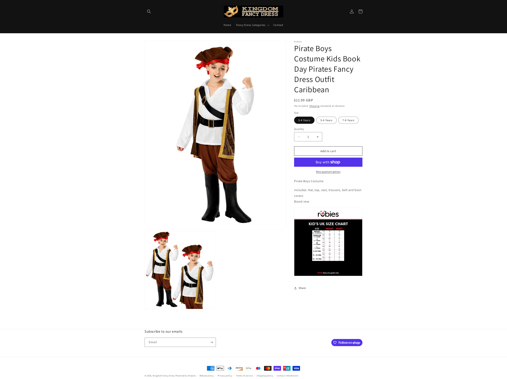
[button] (149, 11)
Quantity (299, 129)
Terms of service (244, 375)
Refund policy (207, 375)
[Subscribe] (211, 342)
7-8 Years (348, 120)
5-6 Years (326, 120)
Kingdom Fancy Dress (164, 375)
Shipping (314, 105)
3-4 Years (304, 120)
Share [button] (302, 288)
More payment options (328, 171)
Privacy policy (225, 375)
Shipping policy (265, 375)
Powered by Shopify (185, 375)
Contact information (287, 375)
